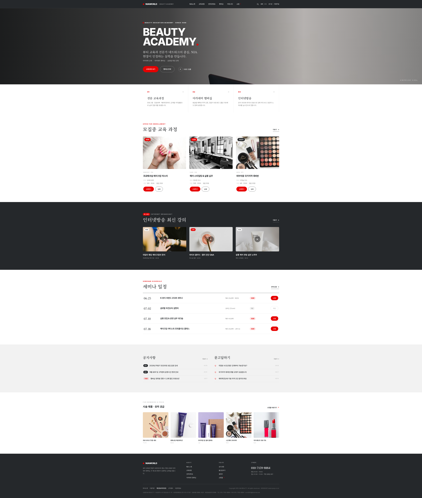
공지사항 (221, 467)
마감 (274, 308)
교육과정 (202, 4)
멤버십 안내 (167, 69)
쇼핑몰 (222, 478)
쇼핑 (239, 4)
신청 (274, 298)
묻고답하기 (222, 470)
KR (262, 4)
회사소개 (145, 488)
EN (266, 4)
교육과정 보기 (150, 69)
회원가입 (276, 4)
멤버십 (221, 4)
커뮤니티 (230, 4)
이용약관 (152, 488)
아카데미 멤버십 (191, 478)
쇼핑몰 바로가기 (273, 407)
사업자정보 (178, 488)
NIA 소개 (189, 467)
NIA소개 (192, 4)
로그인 (270, 4)
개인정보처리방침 (161, 488)
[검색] (258, 4)
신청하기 (148, 189)
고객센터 (170, 488)
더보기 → (205, 359)
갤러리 (221, 474)
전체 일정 (275, 287)
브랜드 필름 (187, 69)
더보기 (276, 129)
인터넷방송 (211, 4)
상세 (159, 189)
